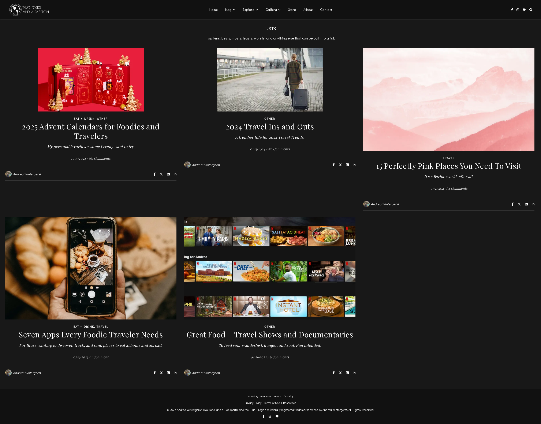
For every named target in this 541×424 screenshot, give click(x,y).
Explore (248, 9)
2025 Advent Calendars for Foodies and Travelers (91, 135)
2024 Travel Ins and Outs (270, 130)
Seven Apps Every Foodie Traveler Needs (91, 338)
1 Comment (99, 357)
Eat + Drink (84, 119)
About (308, 9)
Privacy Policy (253, 403)
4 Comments (457, 188)
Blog (228, 9)
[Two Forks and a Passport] (26, 10)
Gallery (271, 9)
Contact (326, 9)
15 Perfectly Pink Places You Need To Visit (448, 169)
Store (292, 9)
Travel (449, 158)
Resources (289, 403)
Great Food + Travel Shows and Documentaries (270, 338)
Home (213, 9)
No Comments (100, 158)
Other (102, 119)
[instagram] (518, 10)
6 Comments (279, 357)
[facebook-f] (512, 10)
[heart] (524, 10)
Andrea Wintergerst (27, 174)
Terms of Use (272, 403)
